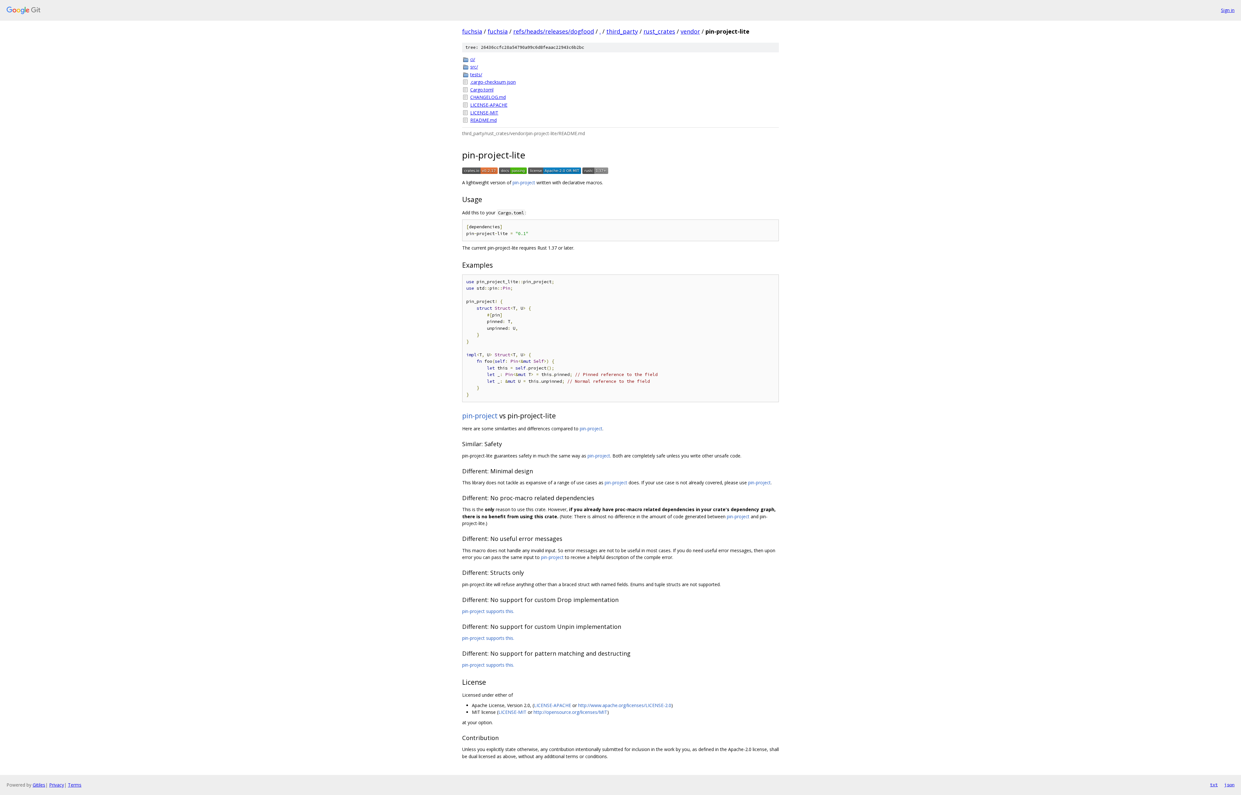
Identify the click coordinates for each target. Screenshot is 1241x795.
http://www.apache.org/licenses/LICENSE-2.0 (624, 705)
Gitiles (39, 785)
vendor (690, 31)
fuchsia (472, 31)
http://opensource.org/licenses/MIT (570, 712)
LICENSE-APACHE (488, 105)
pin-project (524, 182)
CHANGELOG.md (488, 97)
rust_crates (659, 31)
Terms (74, 785)
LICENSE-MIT (484, 113)
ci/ (472, 59)
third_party (622, 31)
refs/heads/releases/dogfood (553, 31)
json (1229, 785)
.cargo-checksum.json (493, 82)
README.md (483, 120)
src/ (474, 67)
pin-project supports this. (488, 611)
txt (1214, 785)
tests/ (476, 74)
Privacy (56, 785)
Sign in (1228, 10)
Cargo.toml (481, 90)
